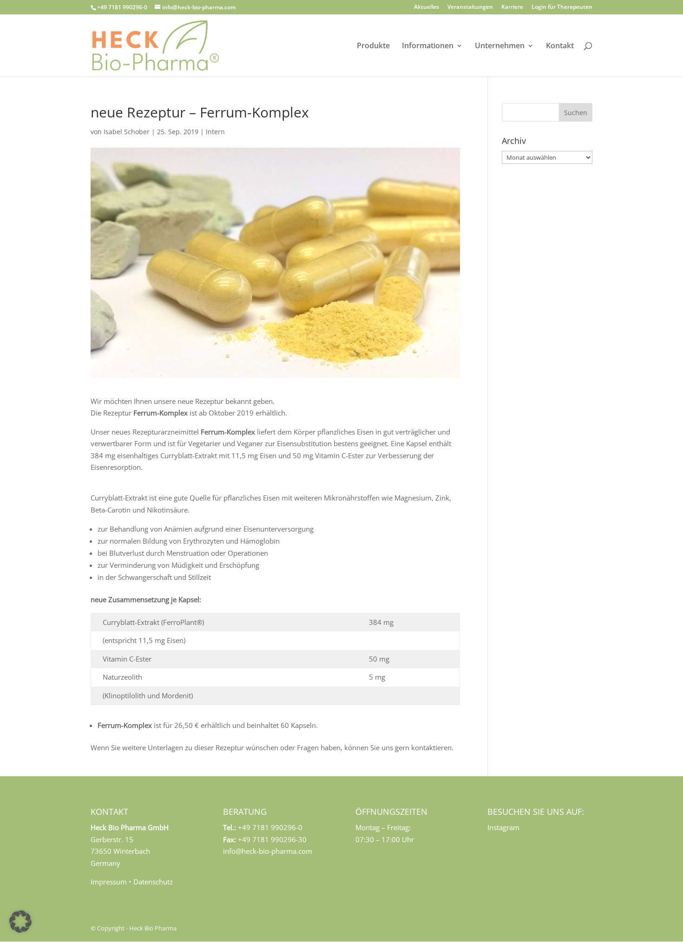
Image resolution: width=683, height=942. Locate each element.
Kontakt (560, 46)
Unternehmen (500, 46)
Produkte (373, 46)
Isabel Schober (127, 131)
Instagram (503, 827)
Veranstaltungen (470, 7)
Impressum (109, 881)
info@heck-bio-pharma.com (267, 851)
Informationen (427, 46)
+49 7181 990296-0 (122, 7)
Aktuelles (426, 7)
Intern (215, 131)
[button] (20, 921)
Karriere (512, 7)
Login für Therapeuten (562, 7)
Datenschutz (153, 881)
